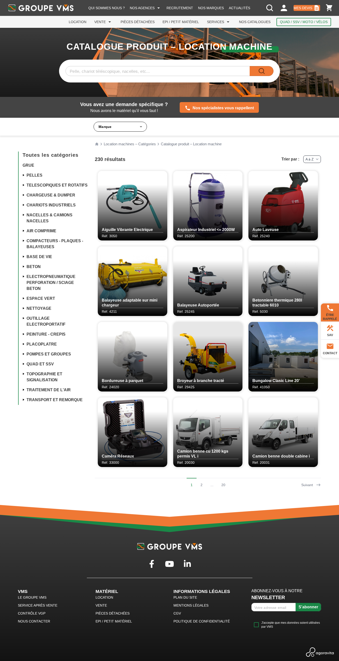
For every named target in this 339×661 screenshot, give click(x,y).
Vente (103, 22)
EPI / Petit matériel (181, 22)
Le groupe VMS (32, 597)
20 (223, 485)
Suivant (307, 485)
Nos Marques (211, 8)
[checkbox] (286, 624)
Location (77, 22)
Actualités (239, 8)
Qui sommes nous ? (106, 8)
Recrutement (180, 8)
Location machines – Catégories (130, 144)
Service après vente (37, 605)
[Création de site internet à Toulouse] (320, 652)
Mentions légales (190, 605)
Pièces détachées (138, 22)
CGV (177, 613)
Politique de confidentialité (201, 621)
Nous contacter (34, 621)
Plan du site (185, 597)
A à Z (309, 159)
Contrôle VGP (31, 613)
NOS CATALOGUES (255, 22)
